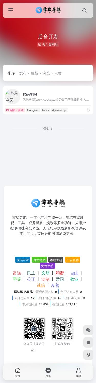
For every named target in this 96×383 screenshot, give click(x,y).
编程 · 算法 (17, 110)
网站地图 (39, 259)
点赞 (58, 72)
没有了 (48, 127)
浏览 (46, 72)
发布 (22, 72)
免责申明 (47, 265)
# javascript (59, 110)
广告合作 (73, 259)
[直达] (89, 110)
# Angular (33, 110)
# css (45, 110)
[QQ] (88, 342)
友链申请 (23, 259)
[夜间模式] (88, 355)
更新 (34, 72)
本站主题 (56, 259)
